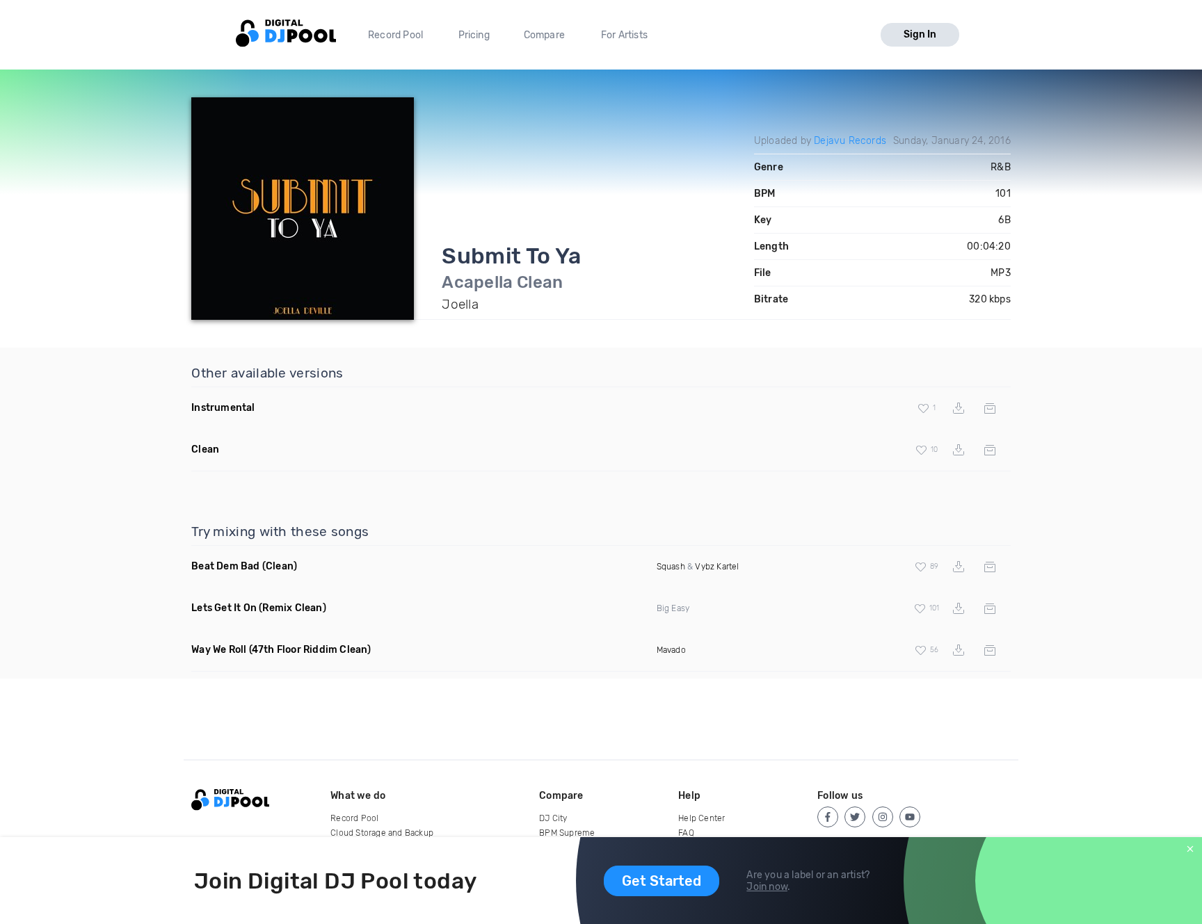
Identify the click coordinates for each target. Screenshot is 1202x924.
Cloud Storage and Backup (381, 833)
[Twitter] (854, 817)
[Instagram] (882, 817)
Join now (766, 887)
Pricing (474, 35)
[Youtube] (909, 817)
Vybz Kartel (717, 567)
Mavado (671, 650)
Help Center (701, 818)
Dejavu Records (850, 141)
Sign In (920, 34)
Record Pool (395, 35)
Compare (544, 35)
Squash (671, 567)
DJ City (553, 818)
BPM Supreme (567, 833)
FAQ (686, 833)
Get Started (661, 881)
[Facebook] (827, 817)
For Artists (624, 35)
